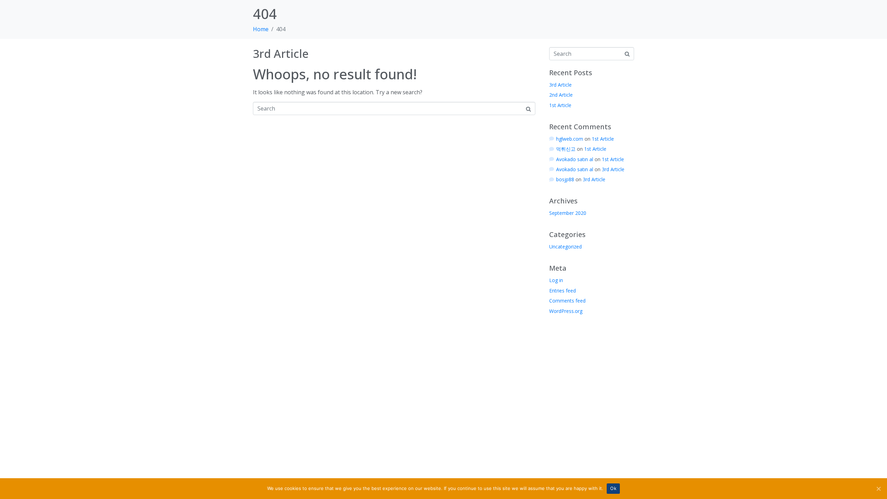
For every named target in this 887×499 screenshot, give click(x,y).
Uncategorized (565, 246)
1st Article (560, 105)
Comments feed (567, 300)
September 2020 (567, 213)
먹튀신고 (566, 149)
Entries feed (562, 290)
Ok (613, 488)
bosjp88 (565, 179)
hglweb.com (569, 138)
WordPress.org (565, 311)
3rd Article (281, 53)
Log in (556, 280)
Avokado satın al (574, 159)
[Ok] (878, 488)
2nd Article (561, 94)
